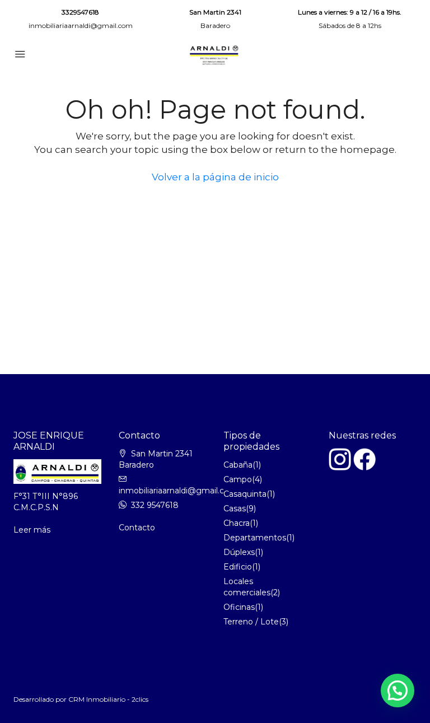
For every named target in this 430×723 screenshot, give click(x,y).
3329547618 (80, 12)
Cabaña (238, 465)
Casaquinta (245, 494)
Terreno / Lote (251, 622)
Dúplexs (239, 552)
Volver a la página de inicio (215, 177)
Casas (234, 508)
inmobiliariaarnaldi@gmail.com (81, 25)
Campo (237, 479)
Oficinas (239, 607)
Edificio (237, 567)
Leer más (31, 530)
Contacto (137, 528)
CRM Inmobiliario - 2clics (108, 699)
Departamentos (254, 538)
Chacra (236, 523)
